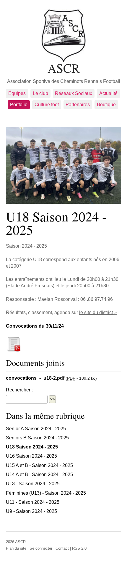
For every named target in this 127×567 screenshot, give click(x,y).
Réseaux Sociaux (73, 93)
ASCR (64, 67)
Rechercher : (19, 389)
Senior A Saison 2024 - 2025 (36, 428)
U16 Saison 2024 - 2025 (31, 455)
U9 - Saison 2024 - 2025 (31, 511)
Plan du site (16, 548)
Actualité (108, 93)
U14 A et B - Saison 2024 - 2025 (39, 474)
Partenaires (78, 104)
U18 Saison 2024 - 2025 (32, 446)
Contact (62, 548)
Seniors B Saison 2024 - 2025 (37, 437)
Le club (40, 93)
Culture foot (47, 104)
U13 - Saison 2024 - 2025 (33, 483)
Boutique (106, 104)
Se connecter (41, 548)
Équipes (17, 93)
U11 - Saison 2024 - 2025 (32, 502)
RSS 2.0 (79, 548)
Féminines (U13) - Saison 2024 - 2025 (46, 493)
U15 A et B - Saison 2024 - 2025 (39, 465)
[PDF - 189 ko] (13, 343)
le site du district (96, 312)
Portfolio (18, 104)
